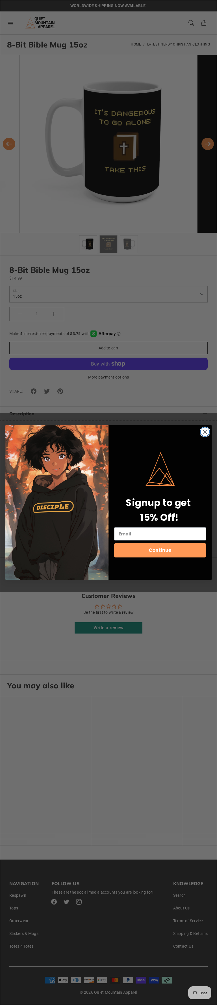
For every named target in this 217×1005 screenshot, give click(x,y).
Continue (160, 550)
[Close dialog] (205, 431)
